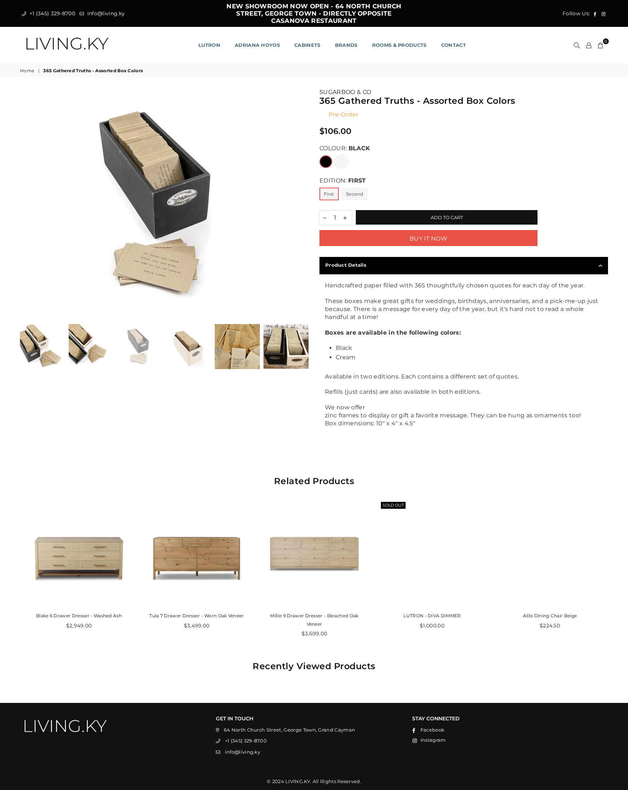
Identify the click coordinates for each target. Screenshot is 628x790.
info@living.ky (105, 13)
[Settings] (589, 45)
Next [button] (302, 204)
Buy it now (428, 238)
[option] (164, 204)
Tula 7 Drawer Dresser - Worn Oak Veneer (196, 615)
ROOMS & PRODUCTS (399, 45)
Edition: (342, 180)
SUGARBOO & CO (345, 92)
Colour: (344, 148)
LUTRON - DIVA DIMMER (431, 615)
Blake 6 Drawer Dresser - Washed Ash (79, 615)
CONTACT (453, 45)
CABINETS (307, 45)
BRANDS (346, 45)
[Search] (577, 45)
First (329, 194)
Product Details (345, 265)
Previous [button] (26, 204)
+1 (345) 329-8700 (51, 13)
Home (27, 70)
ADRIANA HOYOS (257, 45)
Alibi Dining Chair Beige (550, 615)
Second (354, 194)
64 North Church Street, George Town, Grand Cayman (289, 730)
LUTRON (209, 45)
